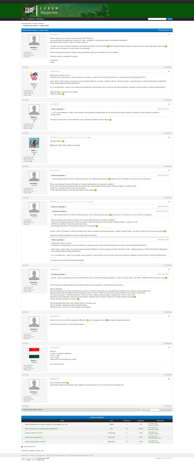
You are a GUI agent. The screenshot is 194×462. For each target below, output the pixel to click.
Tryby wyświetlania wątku (165, 30)
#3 (169, 104)
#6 (169, 201)
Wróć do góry (50, 455)
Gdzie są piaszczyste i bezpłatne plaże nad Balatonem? (41, 428)
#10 (169, 378)
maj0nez (157, 433)
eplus (33, 150)
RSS (91, 455)
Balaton (40, 23)
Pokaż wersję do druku (29, 446)
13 (127, 441)
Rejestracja (39, 19)
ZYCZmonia (111, 433)
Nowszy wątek (37, 409)
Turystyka (34, 23)
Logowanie (31, 19)
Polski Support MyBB (43, 458)
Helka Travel (158, 438)
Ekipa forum (25, 455)
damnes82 (112, 437)
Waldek (33, 117)
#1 (169, 34)
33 (127, 428)
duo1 (111, 428)
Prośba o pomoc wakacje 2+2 (33, 437)
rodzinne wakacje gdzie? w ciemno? (35, 441)
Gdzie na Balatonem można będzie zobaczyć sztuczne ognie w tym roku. (46, 424)
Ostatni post (151, 425)
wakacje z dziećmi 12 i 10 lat (33, 433)
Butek (33, 360)
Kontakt (32, 455)
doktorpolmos (111, 441)
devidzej (33, 47)
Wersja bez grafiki (60, 455)
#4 (169, 137)
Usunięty (33, 183)
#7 (169, 269)
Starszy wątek (27, 409)
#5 (169, 170)
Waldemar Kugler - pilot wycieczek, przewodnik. (64, 92)
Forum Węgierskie (26, 23)
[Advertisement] (97, 1)
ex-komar (157, 442)
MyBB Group (41, 459)
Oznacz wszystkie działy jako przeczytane (77, 455)
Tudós (33, 84)
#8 (169, 316)
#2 (169, 71)
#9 (169, 347)
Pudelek (157, 429)
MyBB (28, 459)
